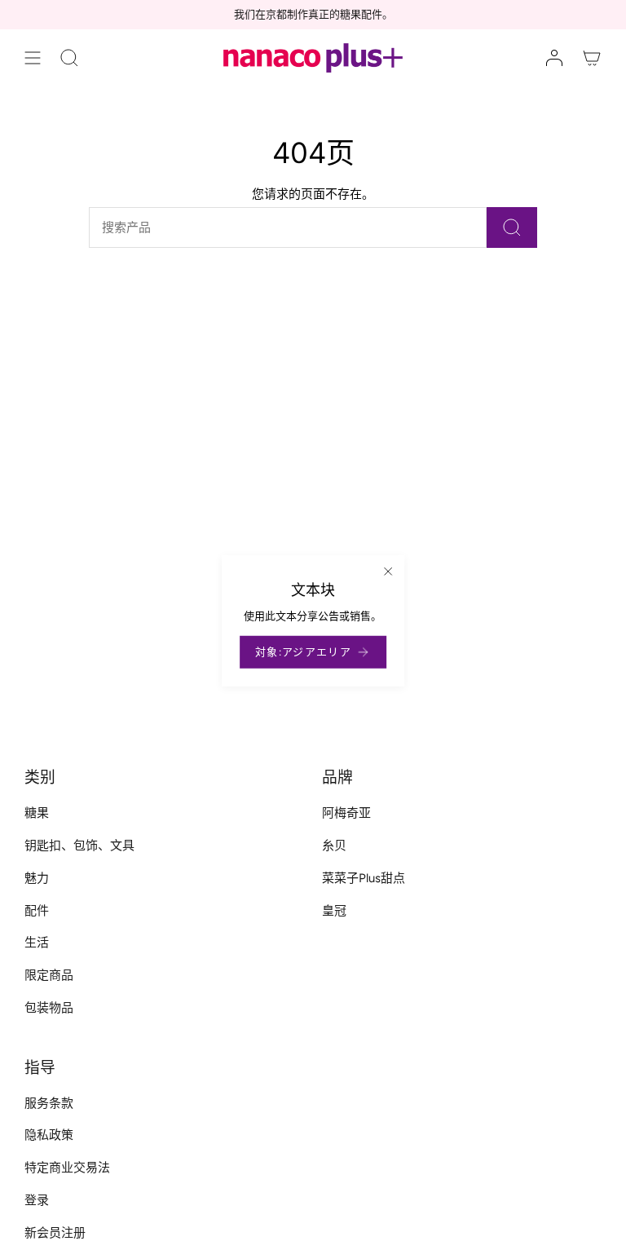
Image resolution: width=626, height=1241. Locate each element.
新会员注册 (55, 1233)
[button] (69, 58)
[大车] (592, 58)
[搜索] (512, 227)
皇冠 (334, 910)
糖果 (36, 813)
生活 (36, 942)
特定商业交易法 (67, 1167)
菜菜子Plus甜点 (363, 878)
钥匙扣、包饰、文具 (79, 845)
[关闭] (388, 571)
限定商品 (48, 975)
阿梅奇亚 (346, 813)
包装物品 (48, 1007)
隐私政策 (48, 1135)
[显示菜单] (32, 58)
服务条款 (48, 1103)
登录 (36, 1200)
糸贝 (334, 845)
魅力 (36, 878)
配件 (36, 910)
